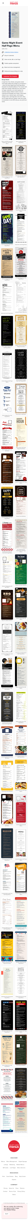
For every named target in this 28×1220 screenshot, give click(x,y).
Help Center (22, 1176)
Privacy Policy (21, 1191)
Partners (22, 1188)
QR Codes (5, 1167)
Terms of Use (12, 1191)
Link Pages (13, 1167)
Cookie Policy (11, 1210)
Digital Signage (23, 1161)
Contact (5, 1191)
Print (3, 1176)
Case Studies (9, 1176)
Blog (16, 1176)
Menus (3, 1161)
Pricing (5, 1188)
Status (14, 1194)
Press (17, 1188)
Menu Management (11, 1161)
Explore (14, 1179)
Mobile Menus (20, 1164)
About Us (11, 1188)
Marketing (12, 1164)
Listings (6, 1164)
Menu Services (21, 1167)
